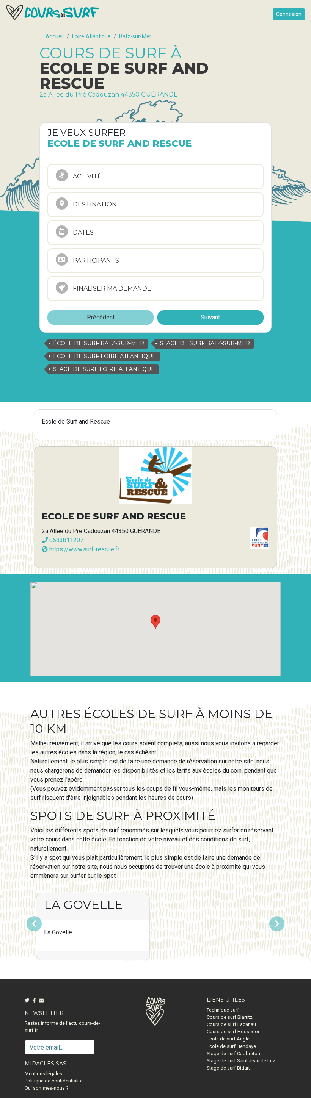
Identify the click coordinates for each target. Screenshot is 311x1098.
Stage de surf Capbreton (233, 1053)
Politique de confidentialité (54, 1081)
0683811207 (65, 540)
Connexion (289, 14)
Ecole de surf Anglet (229, 1039)
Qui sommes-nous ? (46, 1088)
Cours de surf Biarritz (230, 1017)
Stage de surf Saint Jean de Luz (241, 1061)
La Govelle (83, 904)
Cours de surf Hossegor (233, 1031)
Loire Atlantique (91, 36)
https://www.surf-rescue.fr (83, 549)
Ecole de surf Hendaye (231, 1046)
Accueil (55, 36)
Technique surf (223, 1010)
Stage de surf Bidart (228, 1068)
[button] (49, 923)
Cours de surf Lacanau (231, 1024)
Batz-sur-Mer (135, 36)
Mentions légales (43, 1073)
